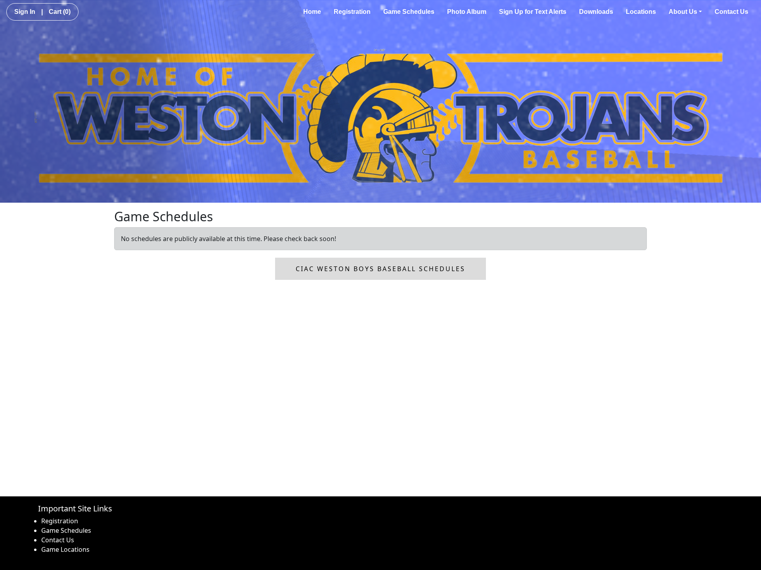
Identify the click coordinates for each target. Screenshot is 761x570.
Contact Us (731, 11)
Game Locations (65, 549)
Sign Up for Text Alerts (532, 11)
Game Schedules (408, 11)
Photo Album (466, 11)
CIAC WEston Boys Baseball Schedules (380, 268)
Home (312, 11)
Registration (352, 11)
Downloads (596, 11)
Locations (641, 11)
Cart (60, 11)
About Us (683, 11)
